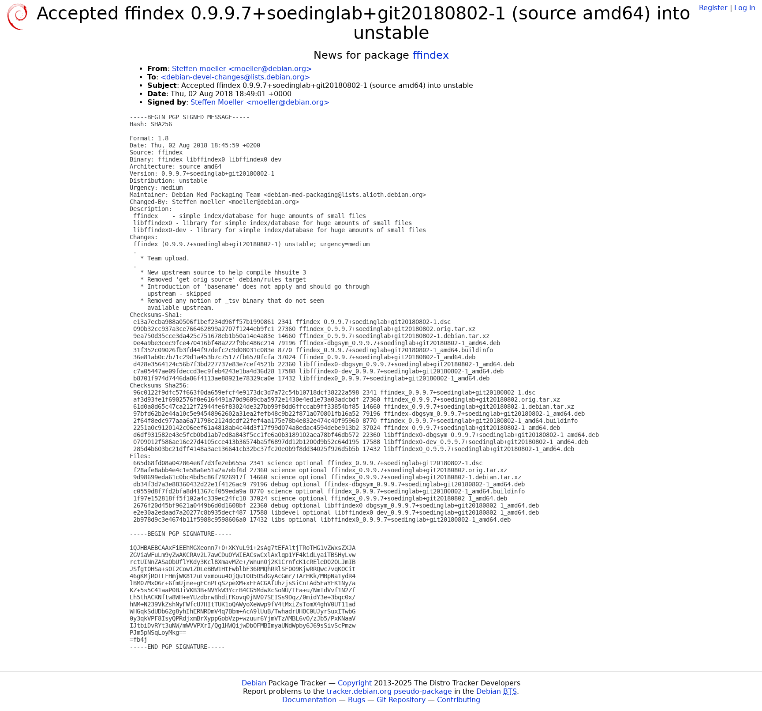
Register (713, 8)
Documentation (309, 700)
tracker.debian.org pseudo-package (389, 691)
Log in (744, 8)
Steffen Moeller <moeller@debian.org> (259, 102)
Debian (254, 683)
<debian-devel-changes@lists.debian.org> (235, 77)
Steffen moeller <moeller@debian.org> (242, 68)
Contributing (458, 700)
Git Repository (401, 700)
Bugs (356, 700)
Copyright (355, 683)
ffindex (431, 55)
